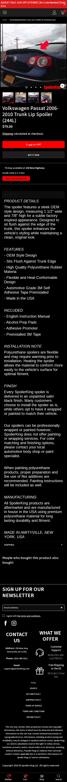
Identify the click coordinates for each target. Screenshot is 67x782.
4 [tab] (40, 87)
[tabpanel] (33, 56)
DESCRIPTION (11, 194)
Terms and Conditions (33, 711)
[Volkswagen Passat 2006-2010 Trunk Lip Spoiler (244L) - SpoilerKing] (33, 56)
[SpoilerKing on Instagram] (14, 623)
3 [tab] (35, 87)
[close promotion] (64, 4)
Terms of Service (33, 705)
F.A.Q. (33, 682)
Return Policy (33, 694)
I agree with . (23, 615)
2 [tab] (31, 87)
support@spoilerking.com (17, 668)
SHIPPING (9, 544)
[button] (61, 608)
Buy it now (33, 155)
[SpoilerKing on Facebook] (5, 623)
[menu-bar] (6, 12)
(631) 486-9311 (21, 658)
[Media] (62, 85)
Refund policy (34, 717)
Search (33, 688)
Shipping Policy (33, 699)
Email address (11, 607)
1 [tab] (26, 87)
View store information (16, 178)
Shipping (7, 134)
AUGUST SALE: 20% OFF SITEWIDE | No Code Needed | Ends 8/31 (33, 4)
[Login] (54, 12)
